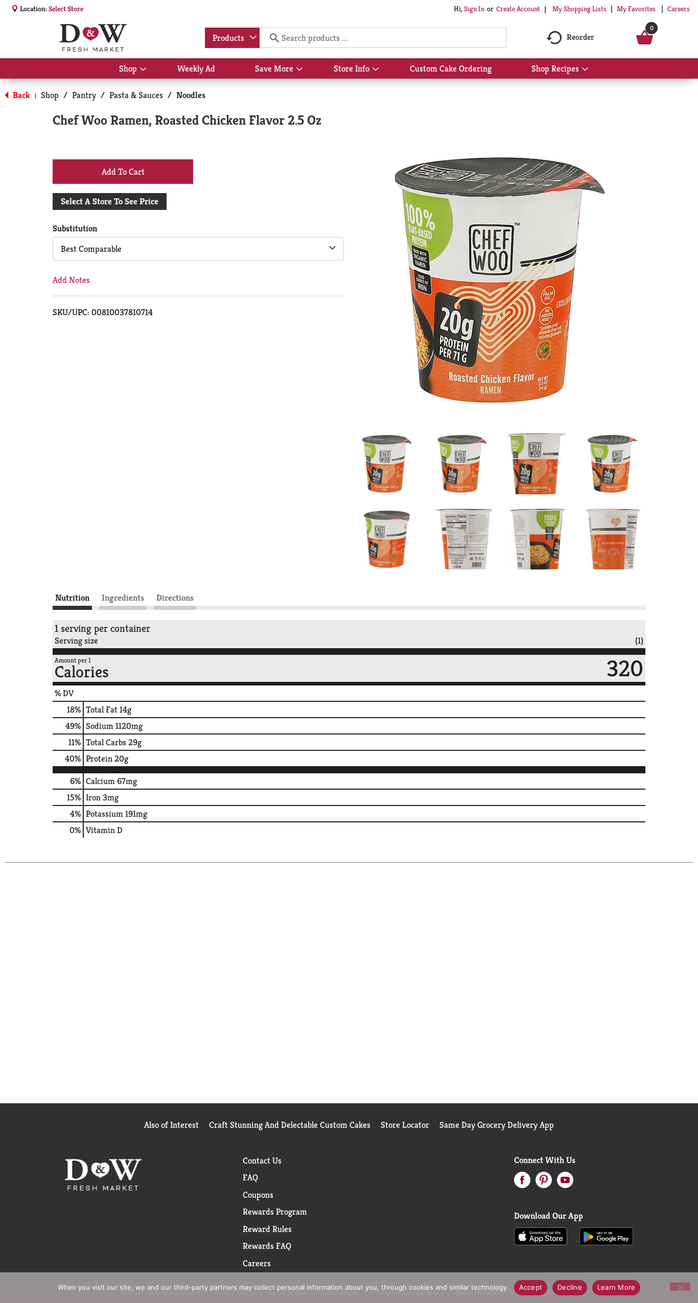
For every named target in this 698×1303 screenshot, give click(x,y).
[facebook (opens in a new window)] (522, 1183)
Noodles (190, 95)
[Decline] (680, 1287)
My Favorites (636, 8)
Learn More (616, 1287)
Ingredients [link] (123, 597)
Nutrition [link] (72, 597)
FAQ (250, 1177)
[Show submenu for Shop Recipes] (585, 69)
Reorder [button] (580, 37)
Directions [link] (175, 597)
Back (20, 95)
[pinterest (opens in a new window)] (544, 1183)
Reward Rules (267, 1229)
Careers (678, 8)
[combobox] (232, 38)
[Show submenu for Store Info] (376, 69)
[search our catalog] (271, 38)
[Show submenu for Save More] (299, 69)
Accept (531, 1287)
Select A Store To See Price (109, 201)
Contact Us (262, 1160)
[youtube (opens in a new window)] (565, 1183)
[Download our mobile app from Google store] (606, 1235)
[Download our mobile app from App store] (541, 1235)
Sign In (474, 8)
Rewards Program (275, 1211)
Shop (50, 95)
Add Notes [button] (71, 280)
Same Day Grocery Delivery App (496, 1124)
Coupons (258, 1194)
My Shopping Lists (579, 8)
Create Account (518, 8)
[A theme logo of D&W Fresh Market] (93, 38)
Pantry (84, 95)
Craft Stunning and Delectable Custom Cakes (289, 1124)
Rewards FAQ (267, 1245)
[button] (387, 463)
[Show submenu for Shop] (143, 69)
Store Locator (405, 1124)
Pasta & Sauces (136, 95)
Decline (569, 1287)
